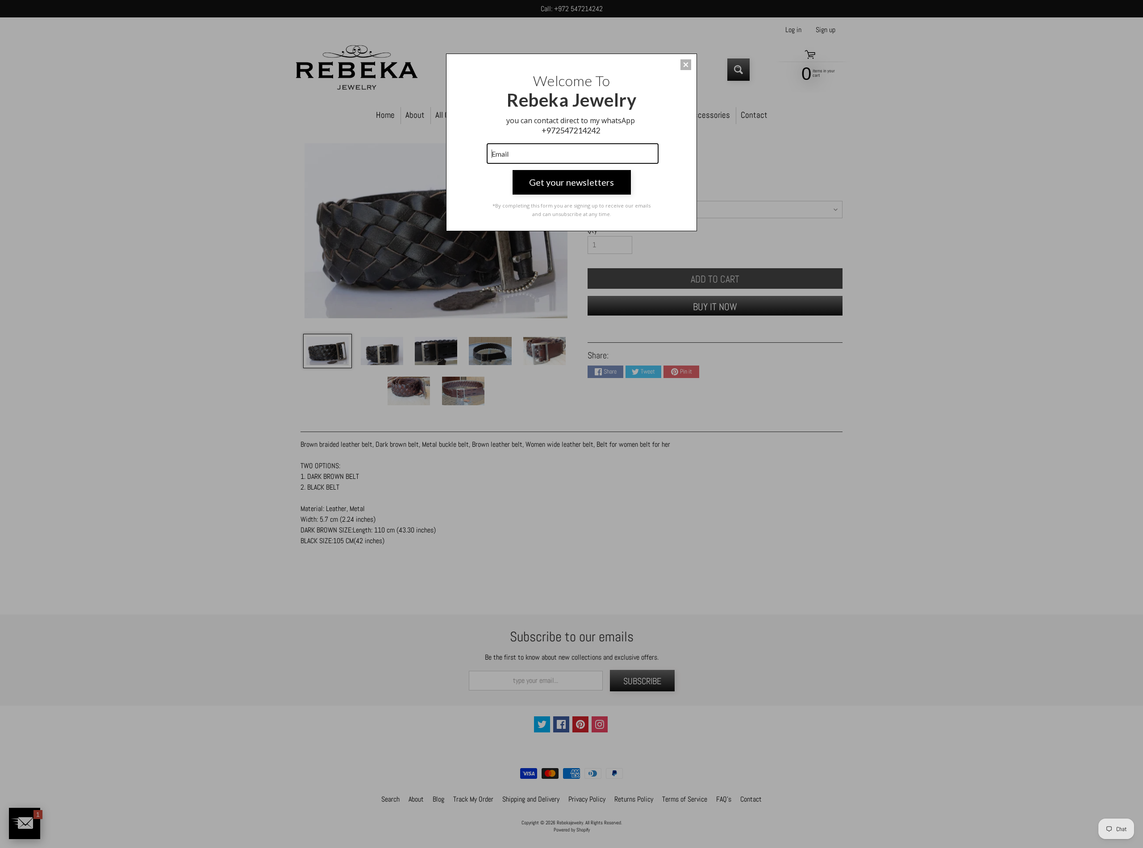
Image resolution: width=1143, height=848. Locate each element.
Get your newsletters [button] (571, 182)
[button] (685, 64)
